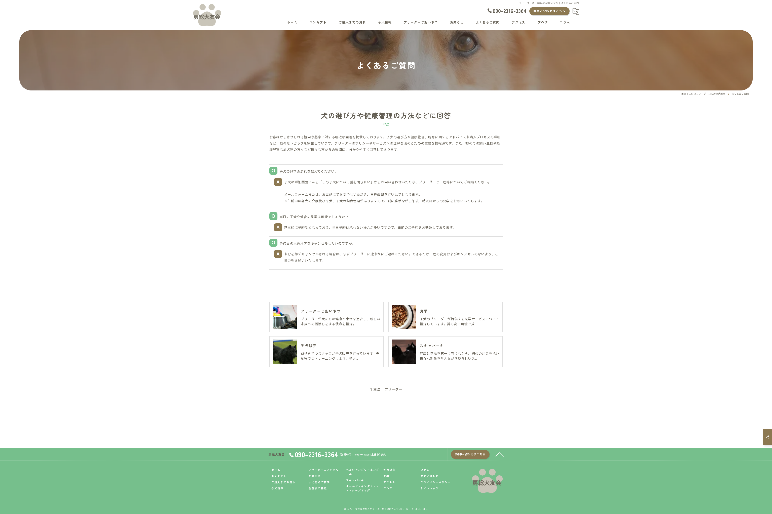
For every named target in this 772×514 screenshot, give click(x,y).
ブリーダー (393, 389)
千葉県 (375, 389)
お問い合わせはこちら (549, 11)
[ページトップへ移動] (500, 454)
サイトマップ (430, 488)
